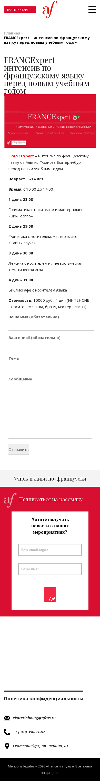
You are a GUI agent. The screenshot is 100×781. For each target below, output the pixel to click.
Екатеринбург (17, 9)
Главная (12, 33)
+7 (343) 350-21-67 (29, 731)
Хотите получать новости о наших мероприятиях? (50, 526)
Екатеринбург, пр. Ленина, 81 (40, 745)
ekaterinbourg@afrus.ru (34, 717)
